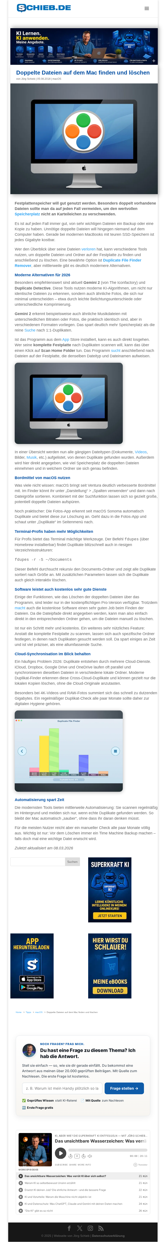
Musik (32, 457)
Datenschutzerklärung (108, 1236)
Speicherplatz (27, 214)
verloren (88, 249)
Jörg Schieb (28, 78)
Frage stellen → (124, 1088)
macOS (57, 78)
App (65, 339)
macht (20, 608)
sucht (115, 350)
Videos (141, 452)
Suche (29, 330)
